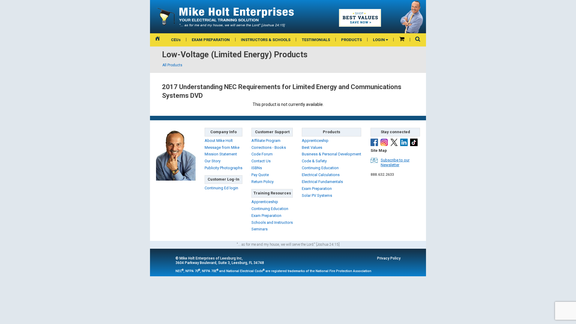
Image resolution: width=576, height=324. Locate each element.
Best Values (312, 147)
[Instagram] (384, 142)
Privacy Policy (388, 258)
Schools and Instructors (272, 222)
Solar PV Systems (317, 195)
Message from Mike (222, 147)
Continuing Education (269, 208)
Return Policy (262, 181)
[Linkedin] (404, 142)
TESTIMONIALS (316, 40)
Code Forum (262, 154)
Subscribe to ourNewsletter (395, 162)
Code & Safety (314, 161)
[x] (394, 142)
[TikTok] (414, 142)
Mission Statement (221, 154)
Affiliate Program (265, 140)
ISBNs (256, 168)
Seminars (259, 229)
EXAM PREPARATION (211, 40)
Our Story (212, 161)
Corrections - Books (268, 147)
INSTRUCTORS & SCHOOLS (265, 40)
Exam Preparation (266, 215)
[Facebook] (374, 142)
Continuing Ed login (221, 188)
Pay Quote (260, 174)
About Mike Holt (219, 140)
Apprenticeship (264, 202)
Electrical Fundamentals (322, 181)
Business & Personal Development (331, 154)
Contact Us (261, 161)
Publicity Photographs (223, 168)
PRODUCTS (351, 40)
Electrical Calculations (321, 174)
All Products (172, 65)
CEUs (176, 40)
